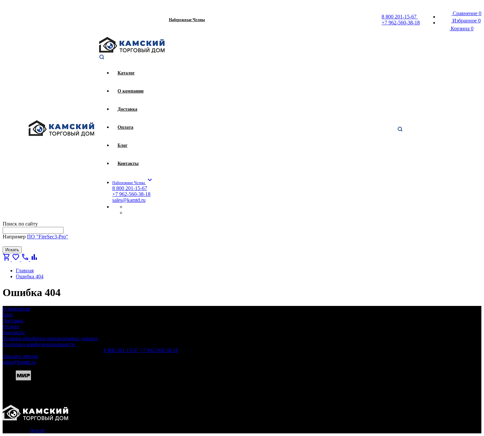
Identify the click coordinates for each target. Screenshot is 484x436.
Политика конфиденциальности (39, 344)
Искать (12, 249)
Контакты (14, 332)
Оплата (11, 326)
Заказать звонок (20, 356)
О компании (16, 309)
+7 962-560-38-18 (401, 22)
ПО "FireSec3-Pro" (47, 236)
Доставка (13, 320)
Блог (8, 314)
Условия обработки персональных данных (50, 338)
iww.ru (37, 430)
